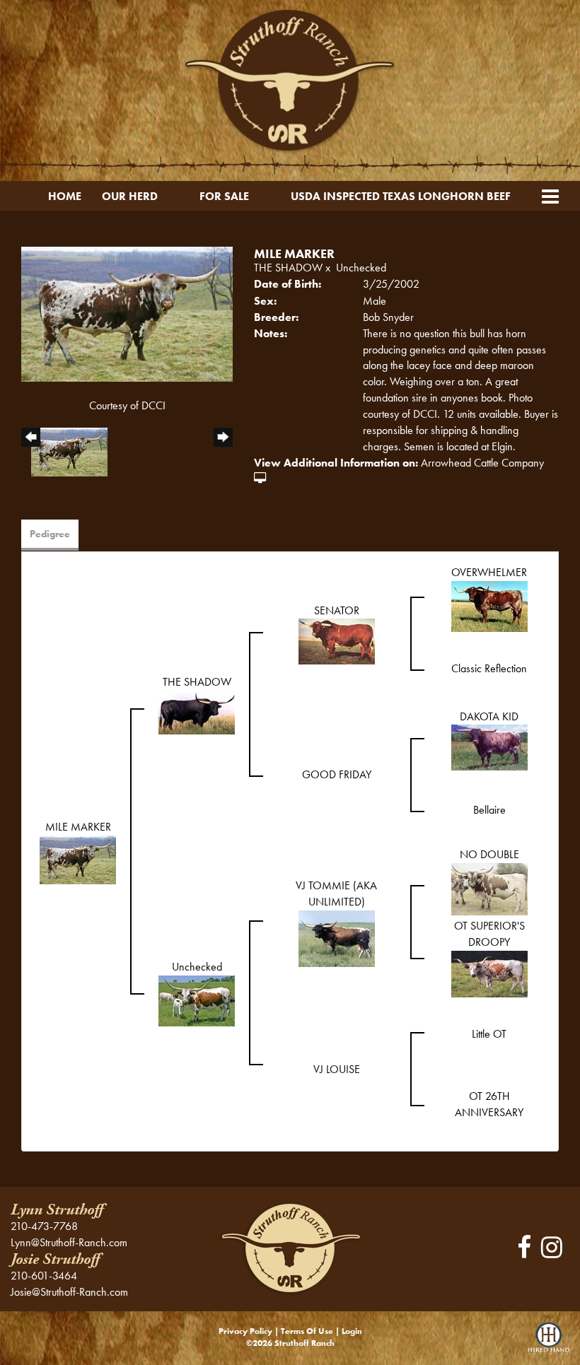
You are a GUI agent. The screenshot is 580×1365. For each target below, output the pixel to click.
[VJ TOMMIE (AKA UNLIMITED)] (336, 937)
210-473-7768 (44, 1226)
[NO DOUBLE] (489, 888)
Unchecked (361, 267)
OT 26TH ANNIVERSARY (489, 1104)
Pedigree (50, 533)
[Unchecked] (196, 999)
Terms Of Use (307, 1331)
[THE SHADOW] (196, 710)
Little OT (489, 1033)
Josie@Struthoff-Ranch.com (69, 1291)
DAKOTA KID (489, 716)
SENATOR (336, 610)
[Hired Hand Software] (548, 1344)
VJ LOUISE (336, 1069)
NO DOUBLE (489, 854)
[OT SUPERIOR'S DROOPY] (489, 972)
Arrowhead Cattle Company (482, 462)
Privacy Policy (245, 1331)
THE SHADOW (288, 267)
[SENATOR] (336, 640)
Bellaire (489, 809)
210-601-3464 (44, 1275)
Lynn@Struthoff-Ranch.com (69, 1242)
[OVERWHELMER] (489, 604)
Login (352, 1331)
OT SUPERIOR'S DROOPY (489, 933)
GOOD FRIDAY (336, 774)
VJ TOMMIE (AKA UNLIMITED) (336, 893)
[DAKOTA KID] (489, 746)
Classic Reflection (489, 668)
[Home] (289, 1247)
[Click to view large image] (127, 312)
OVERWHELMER (489, 572)
